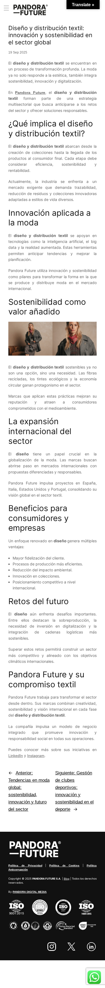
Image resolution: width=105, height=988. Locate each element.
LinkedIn (15, 755)
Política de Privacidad (25, 865)
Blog (66, 878)
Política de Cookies (64, 865)
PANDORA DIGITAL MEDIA (30, 891)
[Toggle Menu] (8, 8)
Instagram (35, 755)
